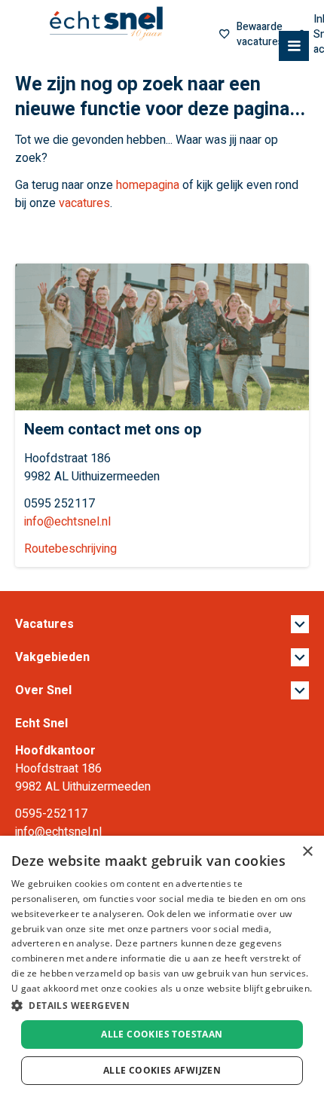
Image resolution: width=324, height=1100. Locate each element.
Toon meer (162, 624)
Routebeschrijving (70, 549)
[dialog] (162, 968)
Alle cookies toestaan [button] (161, 1034)
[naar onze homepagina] (106, 24)
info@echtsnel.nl (67, 522)
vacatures (84, 203)
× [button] (307, 852)
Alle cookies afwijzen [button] (162, 1070)
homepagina (147, 185)
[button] (162, 1005)
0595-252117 (51, 814)
